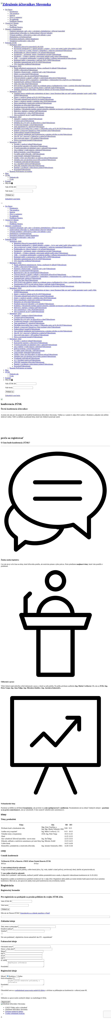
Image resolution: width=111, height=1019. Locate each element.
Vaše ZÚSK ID (10, 187)
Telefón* (4, 931)
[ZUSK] (26, 4)
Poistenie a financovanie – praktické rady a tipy (35, 72)
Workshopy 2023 (15, 117)
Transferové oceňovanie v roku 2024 (22, 41)
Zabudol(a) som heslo (12, 199)
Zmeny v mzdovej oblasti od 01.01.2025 (32, 97)
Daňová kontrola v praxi (27, 152)
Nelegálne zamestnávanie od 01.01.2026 (32, 62)
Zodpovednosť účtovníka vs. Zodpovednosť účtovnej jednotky (31, 33)
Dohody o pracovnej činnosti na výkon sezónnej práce (37, 130)
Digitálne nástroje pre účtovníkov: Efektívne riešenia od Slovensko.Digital (44, 89)
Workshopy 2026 (15, 45)
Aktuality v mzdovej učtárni (28, 119)
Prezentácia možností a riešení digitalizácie (24, 39)
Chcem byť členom (11, 23)
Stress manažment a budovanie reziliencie (33, 103)
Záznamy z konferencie (13, 29)
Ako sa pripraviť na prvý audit (29, 115)
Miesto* (3, 976)
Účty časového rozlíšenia (27, 64)
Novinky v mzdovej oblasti (28, 144)
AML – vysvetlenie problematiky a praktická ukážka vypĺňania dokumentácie (45, 58)
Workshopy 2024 (15, 91)
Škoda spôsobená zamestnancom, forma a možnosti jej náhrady (40, 68)
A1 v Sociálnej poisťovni (27, 164)
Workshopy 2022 (15, 142)
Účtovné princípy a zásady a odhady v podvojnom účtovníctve (40, 78)
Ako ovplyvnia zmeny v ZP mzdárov (31, 138)
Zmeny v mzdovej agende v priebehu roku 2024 (35, 101)
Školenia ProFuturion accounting (21, 171)
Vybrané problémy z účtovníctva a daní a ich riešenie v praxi (30, 35)
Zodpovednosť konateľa (27, 132)
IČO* (3, 956)
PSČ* (3, 953)
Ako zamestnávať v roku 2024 (29, 113)
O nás (12, 179)
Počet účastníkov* (7, 978)
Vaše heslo (8, 191)
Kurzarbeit (22, 169)
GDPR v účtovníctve (26, 70)
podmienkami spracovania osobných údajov (30, 990)
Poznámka (4, 966)
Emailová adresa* (7, 929)
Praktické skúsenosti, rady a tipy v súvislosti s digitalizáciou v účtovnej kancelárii (37, 31)
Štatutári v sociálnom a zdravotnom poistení (33, 167)
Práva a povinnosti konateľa (28, 140)
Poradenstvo (14, 11)
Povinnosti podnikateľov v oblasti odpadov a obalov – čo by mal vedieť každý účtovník (48, 49)
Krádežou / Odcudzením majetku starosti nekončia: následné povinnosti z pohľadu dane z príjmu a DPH (54, 109)
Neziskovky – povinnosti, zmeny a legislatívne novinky (37, 54)
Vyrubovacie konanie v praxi (28, 125)
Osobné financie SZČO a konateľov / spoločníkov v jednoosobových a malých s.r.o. (47, 80)
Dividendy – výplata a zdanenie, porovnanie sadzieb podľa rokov (41, 56)
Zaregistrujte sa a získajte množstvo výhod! (35, 913)
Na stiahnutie (14, 19)
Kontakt (8, 181)
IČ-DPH (4, 960)
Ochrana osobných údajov (14, 1011)
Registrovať (5, 1002)
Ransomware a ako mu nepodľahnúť (31, 76)
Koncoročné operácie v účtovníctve (30, 146)
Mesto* (3, 951)
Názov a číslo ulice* (8, 949)
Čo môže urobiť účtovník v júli (29, 154)
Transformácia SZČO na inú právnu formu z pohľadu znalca (39, 88)
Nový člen (13, 25)
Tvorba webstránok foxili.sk (14, 1013)
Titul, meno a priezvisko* (9, 926)
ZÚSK (7, 175)
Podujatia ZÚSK (11, 43)
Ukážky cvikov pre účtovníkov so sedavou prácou (36, 158)
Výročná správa (24, 121)
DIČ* (3, 958)
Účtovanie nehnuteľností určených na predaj (34, 99)
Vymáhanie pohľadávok (27, 162)
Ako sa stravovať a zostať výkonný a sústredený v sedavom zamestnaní (43, 50)
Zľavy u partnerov (16, 17)
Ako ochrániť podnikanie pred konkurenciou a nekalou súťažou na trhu (43, 134)
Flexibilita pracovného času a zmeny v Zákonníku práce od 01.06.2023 (43, 128)
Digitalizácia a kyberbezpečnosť (21, 37)
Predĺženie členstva (16, 21)
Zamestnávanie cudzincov (27, 82)
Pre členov (8, 10)
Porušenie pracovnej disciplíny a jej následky (34, 107)
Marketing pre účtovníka (27, 105)
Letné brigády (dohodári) (27, 156)
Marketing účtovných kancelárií (28, 47)
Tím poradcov (14, 13)
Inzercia (12, 15)
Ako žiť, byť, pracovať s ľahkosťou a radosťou (35, 136)
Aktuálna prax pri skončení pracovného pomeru (35, 160)
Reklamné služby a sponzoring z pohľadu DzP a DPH (37, 60)
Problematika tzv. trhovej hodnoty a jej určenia (34, 52)
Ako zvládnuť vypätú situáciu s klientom (32, 150)
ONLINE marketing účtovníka (29, 166)
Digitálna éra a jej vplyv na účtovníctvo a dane (34, 123)
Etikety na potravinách (26, 74)
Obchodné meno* (7, 947)
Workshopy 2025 (15, 66)
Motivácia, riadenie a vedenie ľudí (30, 111)
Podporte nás (14, 177)
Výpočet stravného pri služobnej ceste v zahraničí (35, 148)
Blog (7, 173)
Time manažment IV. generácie (29, 127)
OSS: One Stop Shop (26, 84)
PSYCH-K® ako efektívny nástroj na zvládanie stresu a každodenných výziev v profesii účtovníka (52, 86)
